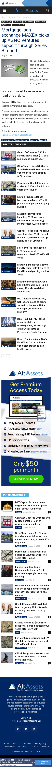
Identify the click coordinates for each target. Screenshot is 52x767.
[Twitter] (26, 729)
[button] (4, 10)
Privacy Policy (40, 743)
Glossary (45, 746)
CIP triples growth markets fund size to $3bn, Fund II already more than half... (32, 656)
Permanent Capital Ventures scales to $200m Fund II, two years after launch (33, 186)
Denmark (5, 204)
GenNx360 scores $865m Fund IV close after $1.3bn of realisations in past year (33, 155)
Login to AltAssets (38, 140)
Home (3, 17)
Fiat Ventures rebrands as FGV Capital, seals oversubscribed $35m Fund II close (32, 641)
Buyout (5, 159)
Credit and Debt (8, 305)
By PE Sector (6, 25)
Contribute (22, 746)
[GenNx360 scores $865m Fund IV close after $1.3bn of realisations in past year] (8, 156)
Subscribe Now (43, 763)
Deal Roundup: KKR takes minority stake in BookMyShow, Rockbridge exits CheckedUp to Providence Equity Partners (32, 325)
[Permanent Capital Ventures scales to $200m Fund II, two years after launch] (8, 186)
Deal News (27, 17)
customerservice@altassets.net (16, 135)
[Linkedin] (18, 729)
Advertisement (9, 746)
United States (40, 22)
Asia (17, 632)
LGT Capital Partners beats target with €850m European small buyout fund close (31, 505)
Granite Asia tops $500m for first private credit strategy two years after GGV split (32, 625)
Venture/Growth (18, 25)
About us (15, 743)
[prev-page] (3, 356)
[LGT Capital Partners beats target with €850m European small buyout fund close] (7, 506)
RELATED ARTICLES (15, 144)
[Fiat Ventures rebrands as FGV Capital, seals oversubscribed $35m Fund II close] (8, 251)
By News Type (15, 17)
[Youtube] (34, 729)
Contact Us (34, 746)
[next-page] (8, 356)
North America (28, 22)
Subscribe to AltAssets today (15, 140)
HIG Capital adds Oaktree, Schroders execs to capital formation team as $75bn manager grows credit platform (32, 305)
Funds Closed (7, 173)
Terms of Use (27, 743)
